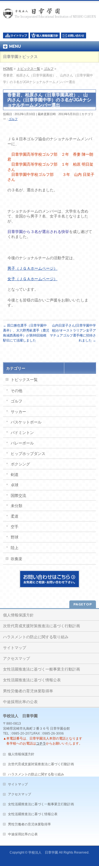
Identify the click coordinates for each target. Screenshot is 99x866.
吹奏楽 (16, 559)
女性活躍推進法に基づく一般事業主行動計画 (41, 669)
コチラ (41, 743)
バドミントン (22, 432)
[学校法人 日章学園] (49, 12)
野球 (14, 537)
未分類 (16, 506)
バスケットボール (26, 422)
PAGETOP (82, 604)
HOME (8, 69)
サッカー (18, 411)
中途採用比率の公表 (20, 702)
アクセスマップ (16, 658)
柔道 (14, 516)
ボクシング (20, 464)
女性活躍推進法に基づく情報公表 (32, 680)
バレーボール (22, 443)
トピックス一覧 (28, 69)
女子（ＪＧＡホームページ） (32, 279)
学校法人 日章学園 (43, 852)
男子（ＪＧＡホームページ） (32, 268)
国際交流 (18, 495)
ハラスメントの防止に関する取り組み (35, 637)
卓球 (14, 485)
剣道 (14, 474)
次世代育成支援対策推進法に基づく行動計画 (41, 626)
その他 (16, 390)
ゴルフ (49, 69)
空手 (14, 527)
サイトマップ (14, 647)
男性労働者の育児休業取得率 (28, 691)
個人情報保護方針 (18, 615)
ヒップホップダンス (28, 453)
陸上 (14, 547)
